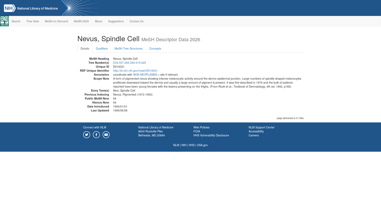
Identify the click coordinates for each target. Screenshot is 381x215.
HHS (191, 145)
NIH (184, 145)
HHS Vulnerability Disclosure (211, 135)
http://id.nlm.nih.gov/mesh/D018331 (135, 70)
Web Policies (201, 127)
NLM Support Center (262, 127)
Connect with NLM (94, 127)
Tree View (32, 21)
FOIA (196, 131)
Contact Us (136, 21)
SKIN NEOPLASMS (145, 74)
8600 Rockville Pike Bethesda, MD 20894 (151, 133)
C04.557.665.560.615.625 (129, 62)
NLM (176, 145)
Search (16, 21)
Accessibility (256, 131)
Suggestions (116, 21)
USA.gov (202, 145)
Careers (254, 135)
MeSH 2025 (81, 21)
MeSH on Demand (56, 21)
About (98, 21)
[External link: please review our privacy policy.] (86, 134)
